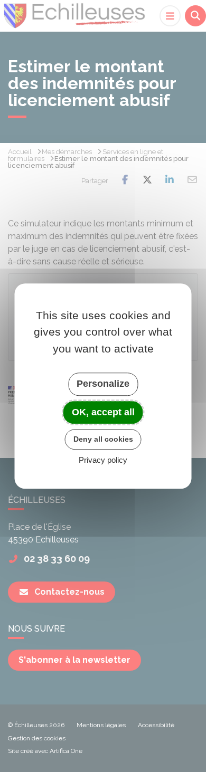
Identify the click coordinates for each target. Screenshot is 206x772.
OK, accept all (103, 412)
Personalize (103, 383)
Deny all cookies (103, 439)
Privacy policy (103, 459)
